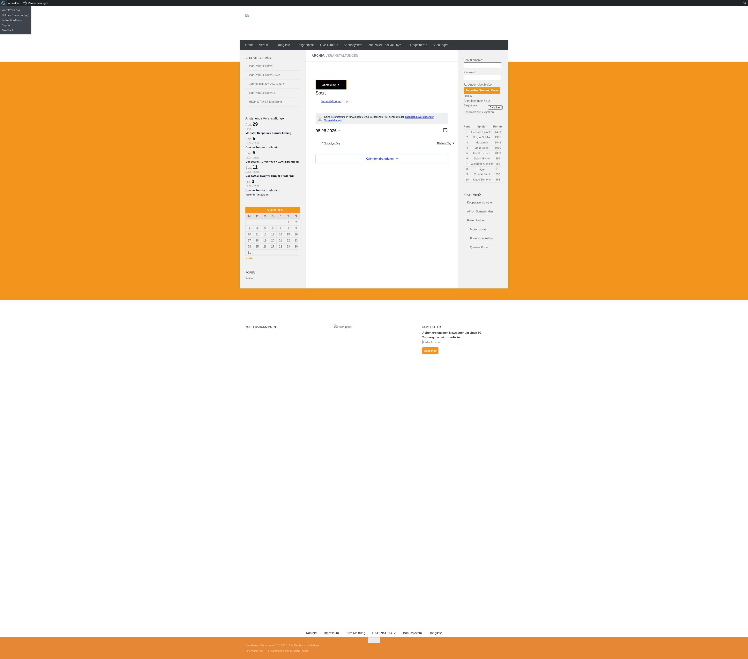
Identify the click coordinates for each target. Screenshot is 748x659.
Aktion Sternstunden (480, 211)
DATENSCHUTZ (384, 633)
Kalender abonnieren (380, 158)
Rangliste (283, 45)
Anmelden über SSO (477, 100)
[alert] (382, 118)
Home (249, 45)
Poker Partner (476, 220)
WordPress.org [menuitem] (11, 9)
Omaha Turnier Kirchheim (262, 147)
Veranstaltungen (331, 101)
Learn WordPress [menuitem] (12, 20)
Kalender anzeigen (257, 194)
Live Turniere (329, 45)
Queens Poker (479, 247)
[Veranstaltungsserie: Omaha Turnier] (261, 143)
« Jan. (249, 258)
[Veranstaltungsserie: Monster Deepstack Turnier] (253, 129)
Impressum (331, 633)
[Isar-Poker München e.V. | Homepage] (293, 23)
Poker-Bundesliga (481, 238)
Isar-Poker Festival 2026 (384, 45)
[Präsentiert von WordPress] (264, 651)
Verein (263, 45)
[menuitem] (3, 3)
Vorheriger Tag (332, 143)
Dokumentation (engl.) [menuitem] (15, 15)
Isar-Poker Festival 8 (262, 92)
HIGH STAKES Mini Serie (265, 101)
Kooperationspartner (480, 202)
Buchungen (441, 45)
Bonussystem (353, 45)
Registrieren (418, 45)
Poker (249, 278)
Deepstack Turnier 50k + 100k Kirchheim (272, 161)
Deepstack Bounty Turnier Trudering (269, 175)
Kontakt (311, 633)
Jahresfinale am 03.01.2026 (266, 83)
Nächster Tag (444, 143)
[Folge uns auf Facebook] (500, 648)
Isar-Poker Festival (261, 65)
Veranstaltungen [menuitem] (38, 3)
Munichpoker (478, 229)
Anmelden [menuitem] (14, 3)
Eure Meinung (355, 633)
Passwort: (470, 72)
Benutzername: (473, 60)
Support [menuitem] (7, 25)
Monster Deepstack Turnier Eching (268, 132)
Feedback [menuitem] (8, 30)
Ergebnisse (307, 45)
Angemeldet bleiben (480, 84)
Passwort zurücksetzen (479, 112)
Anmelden (495, 107)
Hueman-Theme (299, 650)
